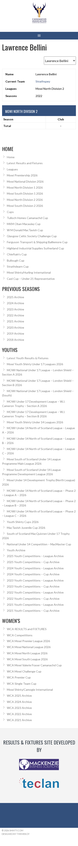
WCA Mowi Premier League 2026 (28, 641)
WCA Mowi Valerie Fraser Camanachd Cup (34, 665)
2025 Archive (15, 297)
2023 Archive (15, 309)
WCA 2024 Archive (19, 702)
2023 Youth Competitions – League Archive (35, 580)
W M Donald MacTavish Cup (25, 230)
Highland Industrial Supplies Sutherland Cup (35, 248)
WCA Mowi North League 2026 (27, 653)
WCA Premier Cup (19, 677)
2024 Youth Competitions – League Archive (35, 568)
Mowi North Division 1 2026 (25, 187)
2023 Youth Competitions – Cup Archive (33, 586)
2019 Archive (15, 333)
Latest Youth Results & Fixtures (27, 358)
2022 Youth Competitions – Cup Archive (33, 598)
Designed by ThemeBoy (16, 834)
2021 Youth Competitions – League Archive (35, 604)
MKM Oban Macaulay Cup (24, 224)
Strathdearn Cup (18, 266)
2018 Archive (15, 339)
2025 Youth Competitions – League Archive (35, 556)
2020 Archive (15, 327)
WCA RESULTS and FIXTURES (27, 629)
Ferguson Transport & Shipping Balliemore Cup (37, 242)
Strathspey (43, 81)
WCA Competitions (19, 635)
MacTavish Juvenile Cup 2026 (26, 527)
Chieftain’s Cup (17, 254)
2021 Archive (15, 321)
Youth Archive (16, 550)
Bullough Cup (15, 260)
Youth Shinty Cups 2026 (22, 522)
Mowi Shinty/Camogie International (30, 689)
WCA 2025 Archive (19, 695)
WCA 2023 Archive (19, 708)
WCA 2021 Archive (19, 720)
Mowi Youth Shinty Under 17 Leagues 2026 (35, 364)
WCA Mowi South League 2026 (27, 659)
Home (11, 157)
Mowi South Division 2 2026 (25, 205)
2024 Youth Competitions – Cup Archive (33, 574)
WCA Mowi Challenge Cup (24, 671)
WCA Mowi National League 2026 (29, 647)
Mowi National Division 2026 (25, 181)
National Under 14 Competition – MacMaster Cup (39, 544)
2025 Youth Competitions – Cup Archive (33, 562)
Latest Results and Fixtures (25, 163)
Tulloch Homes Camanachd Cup (27, 218)
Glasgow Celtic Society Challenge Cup (32, 236)
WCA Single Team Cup (21, 683)
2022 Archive (15, 315)
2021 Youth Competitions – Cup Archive (33, 610)
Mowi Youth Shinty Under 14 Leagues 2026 (35, 422)
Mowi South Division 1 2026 (25, 193)
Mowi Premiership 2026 (22, 175)
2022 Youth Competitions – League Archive (35, 592)
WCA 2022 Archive (19, 714)
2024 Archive (15, 303)
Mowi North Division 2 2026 (25, 199)
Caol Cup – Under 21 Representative (31, 278)
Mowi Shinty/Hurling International (29, 272)
